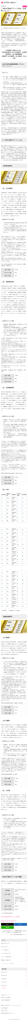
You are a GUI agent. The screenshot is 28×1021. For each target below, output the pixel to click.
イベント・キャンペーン (7, 963)
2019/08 (4, 975)
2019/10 (4, 972)
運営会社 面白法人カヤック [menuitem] (7, 1013)
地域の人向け (5, 943)
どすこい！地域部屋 (6, 956)
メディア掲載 (5, 950)
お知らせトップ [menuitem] (4, 994)
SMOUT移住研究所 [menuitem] (5, 1000)
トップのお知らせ (5, 953)
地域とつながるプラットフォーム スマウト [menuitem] (11, 1005)
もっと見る (3, 987)
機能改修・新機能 (5, 960)
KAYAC (10, 1019)
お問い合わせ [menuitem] (4, 1010)
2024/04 (4, 985)
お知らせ (4, 946)
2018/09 (3, 978)
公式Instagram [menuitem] (4, 1008)
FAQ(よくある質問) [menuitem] (5, 997)
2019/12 (4, 982)
